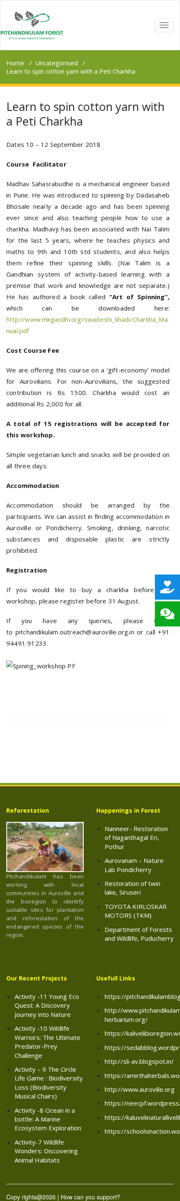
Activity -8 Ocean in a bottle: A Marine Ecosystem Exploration (48, 1119)
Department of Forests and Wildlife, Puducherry (139, 933)
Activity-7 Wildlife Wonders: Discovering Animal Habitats (46, 1151)
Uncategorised (56, 63)
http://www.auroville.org (140, 1089)
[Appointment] (31, 25)
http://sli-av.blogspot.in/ (139, 1061)
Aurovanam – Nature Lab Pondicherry (134, 864)
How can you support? (90, 1197)
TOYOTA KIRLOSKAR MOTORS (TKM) (136, 910)
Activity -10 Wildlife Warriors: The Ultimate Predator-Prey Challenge (47, 1041)
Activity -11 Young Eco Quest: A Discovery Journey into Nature (47, 1005)
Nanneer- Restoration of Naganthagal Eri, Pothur (136, 837)
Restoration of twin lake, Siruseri (132, 887)
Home (15, 63)
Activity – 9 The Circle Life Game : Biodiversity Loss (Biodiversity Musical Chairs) (49, 1082)
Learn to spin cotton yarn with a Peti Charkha (85, 114)
